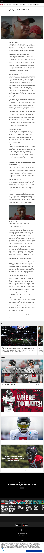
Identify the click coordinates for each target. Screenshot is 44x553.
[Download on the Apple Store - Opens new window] (18, 525)
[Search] (40, 1)
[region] (22, 547)
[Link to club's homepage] (2, 1)
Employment (22, 537)
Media (22, 540)
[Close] (42, 543)
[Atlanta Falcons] (22, 530)
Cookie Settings (3, 550)
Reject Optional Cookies (38, 550)
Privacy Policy (22, 535)
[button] (22, 27)
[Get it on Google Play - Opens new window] (25, 525)
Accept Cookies (29, 550)
